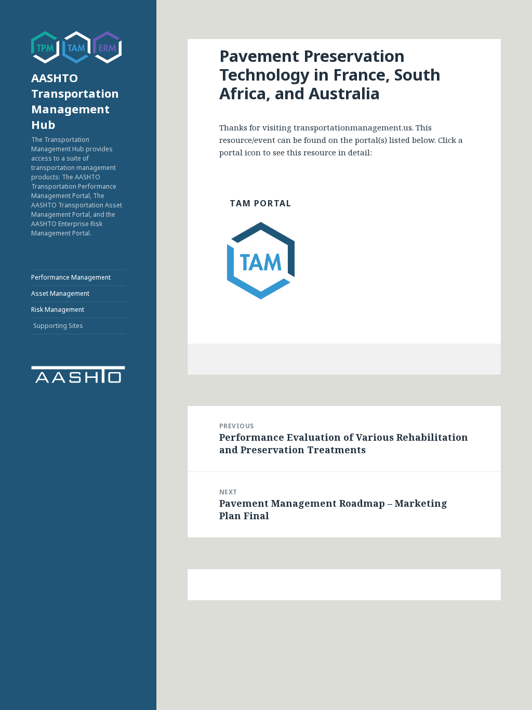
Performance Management (71, 277)
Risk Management (57, 309)
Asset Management (60, 293)
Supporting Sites (58, 325)
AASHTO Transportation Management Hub (75, 101)
